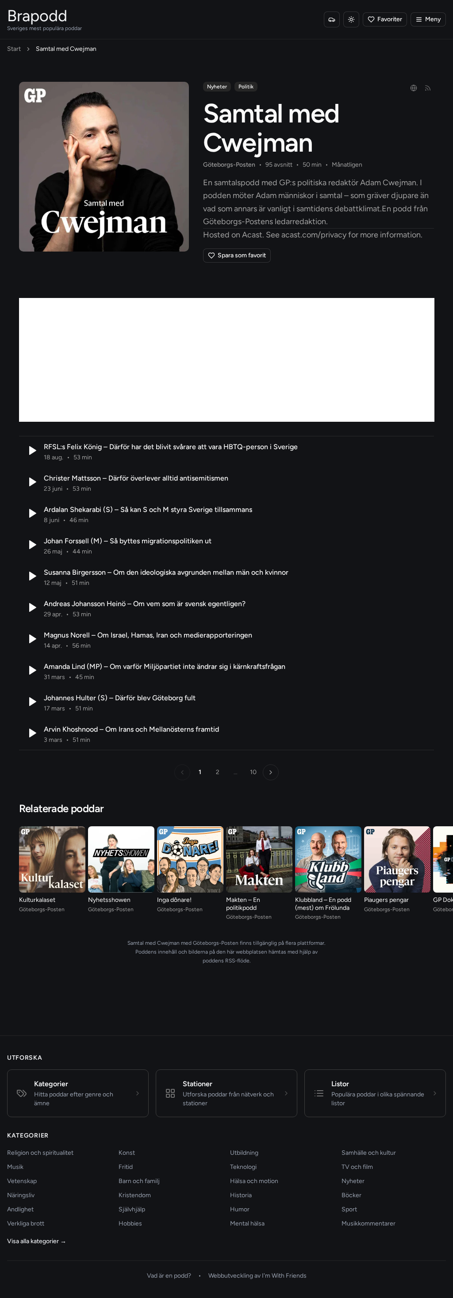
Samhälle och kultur (369, 1153)
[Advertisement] (226, 360)
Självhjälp (132, 1209)
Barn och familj (139, 1181)
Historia (241, 1195)
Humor (240, 1209)
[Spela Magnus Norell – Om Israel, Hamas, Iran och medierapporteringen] (31, 639)
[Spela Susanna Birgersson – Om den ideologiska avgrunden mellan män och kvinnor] (31, 576)
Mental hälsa (247, 1223)
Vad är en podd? (169, 1275)
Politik (245, 87)
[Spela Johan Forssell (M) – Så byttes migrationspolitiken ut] (31, 544)
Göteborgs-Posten (229, 164)
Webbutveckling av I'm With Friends (257, 1275)
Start (14, 49)
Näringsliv (21, 1195)
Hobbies (130, 1223)
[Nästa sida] (271, 772)
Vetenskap (22, 1181)
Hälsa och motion (254, 1181)
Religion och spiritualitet (40, 1153)
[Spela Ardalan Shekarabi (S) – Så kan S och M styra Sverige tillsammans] (31, 513)
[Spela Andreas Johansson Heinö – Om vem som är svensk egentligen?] (31, 607)
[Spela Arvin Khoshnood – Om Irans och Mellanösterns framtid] (31, 733)
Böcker (351, 1195)
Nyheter (217, 87)
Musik (15, 1167)
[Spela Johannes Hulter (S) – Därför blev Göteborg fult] (31, 701)
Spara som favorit (242, 255)
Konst (127, 1153)
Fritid (126, 1167)
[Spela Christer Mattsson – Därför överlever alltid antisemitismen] (31, 482)
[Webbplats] (413, 88)
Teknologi (243, 1167)
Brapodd (37, 15)
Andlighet (20, 1209)
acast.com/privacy (313, 235)
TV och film (357, 1167)
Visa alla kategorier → (36, 1241)
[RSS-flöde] (428, 88)
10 (253, 772)
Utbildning (244, 1153)
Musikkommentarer (368, 1223)
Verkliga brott (25, 1223)
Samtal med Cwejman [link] (66, 49)
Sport (349, 1209)
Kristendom (135, 1195)
